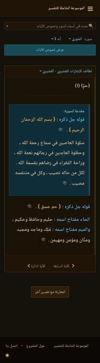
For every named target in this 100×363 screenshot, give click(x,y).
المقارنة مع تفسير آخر (50, 292)
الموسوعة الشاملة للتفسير (71, 346)
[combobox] (50, 26)
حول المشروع (35, 346)
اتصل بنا (12, 346)
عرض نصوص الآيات (50, 50)
